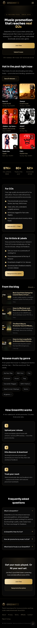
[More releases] (32, 114)
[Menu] (33, 2)
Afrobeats (7, 378)
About (4, 615)
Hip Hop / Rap (8, 373)
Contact (30, 615)
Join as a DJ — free (13, 226)
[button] (15, 96)
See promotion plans (14, 274)
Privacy (10, 615)
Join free (18, 45)
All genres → (8, 394)
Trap (24, 378)
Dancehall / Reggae (10, 384)
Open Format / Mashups (11, 389)
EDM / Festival (25, 384)
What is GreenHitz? (11, 511)
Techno (26, 389)
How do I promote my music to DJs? (17, 539)
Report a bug (6, 619)
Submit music (18, 52)
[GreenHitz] (10, 2)
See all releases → (10, 79)
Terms (17, 615)
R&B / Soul (20, 373)
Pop (29, 373)
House (17, 378)
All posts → (31, 287)
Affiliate (23, 615)
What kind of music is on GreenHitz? (17, 547)
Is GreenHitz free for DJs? (13, 532)
